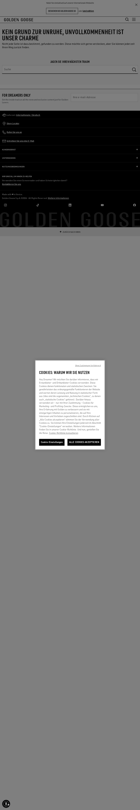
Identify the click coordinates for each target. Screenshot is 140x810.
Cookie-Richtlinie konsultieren (63, 433)
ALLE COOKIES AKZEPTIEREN (84, 442)
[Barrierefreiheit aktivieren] (6, 804)
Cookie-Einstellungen (52, 442)
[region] (70, 405)
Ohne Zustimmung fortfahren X (88, 365)
